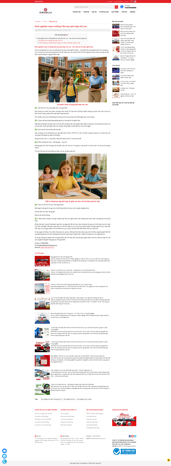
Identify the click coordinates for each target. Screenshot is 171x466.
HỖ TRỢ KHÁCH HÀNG (94, 410)
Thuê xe (86, 12)
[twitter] (135, 436)
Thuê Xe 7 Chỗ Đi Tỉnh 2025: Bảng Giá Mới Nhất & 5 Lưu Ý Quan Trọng (71, 284)
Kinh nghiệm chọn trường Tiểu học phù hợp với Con (61, 26)
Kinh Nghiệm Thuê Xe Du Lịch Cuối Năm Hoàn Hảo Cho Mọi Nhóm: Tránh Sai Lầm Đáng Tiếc (78, 356)
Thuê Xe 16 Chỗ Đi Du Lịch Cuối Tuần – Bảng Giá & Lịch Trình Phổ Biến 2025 (73, 270)
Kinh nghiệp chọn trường (84, 399)
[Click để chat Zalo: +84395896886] (4, 456)
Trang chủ (77, 12)
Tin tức (124, 12)
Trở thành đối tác (118, 1)
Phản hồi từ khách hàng (67, 416)
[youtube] (132, 436)
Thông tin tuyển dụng (67, 422)
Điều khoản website (66, 425)
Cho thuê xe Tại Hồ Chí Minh (43, 419)
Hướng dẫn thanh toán (92, 428)
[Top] (168, 460)
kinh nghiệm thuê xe (69, 399)
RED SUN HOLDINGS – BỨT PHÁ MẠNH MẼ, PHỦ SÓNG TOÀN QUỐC (128, 26)
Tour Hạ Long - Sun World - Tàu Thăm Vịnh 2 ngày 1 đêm (128, 83)
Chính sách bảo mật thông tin (94, 413)
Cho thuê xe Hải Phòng (41, 416)
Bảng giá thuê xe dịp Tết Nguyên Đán (61, 257)
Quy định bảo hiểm (91, 425)
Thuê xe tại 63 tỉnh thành (46, 410)
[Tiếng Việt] (131, 1)
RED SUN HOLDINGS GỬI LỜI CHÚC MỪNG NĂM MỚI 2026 (127, 33)
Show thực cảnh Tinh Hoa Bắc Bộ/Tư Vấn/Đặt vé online (127, 70)
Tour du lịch (104, 12)
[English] (135, 1)
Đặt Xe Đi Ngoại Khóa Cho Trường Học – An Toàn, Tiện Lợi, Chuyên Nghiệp (72, 313)
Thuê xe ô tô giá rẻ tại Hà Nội (43, 413)
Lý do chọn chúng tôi (67, 419)
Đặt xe (94, 12)
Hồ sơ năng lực (65, 413)
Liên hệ (126, 1)
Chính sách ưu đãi (91, 419)
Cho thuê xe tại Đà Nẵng (42, 422)
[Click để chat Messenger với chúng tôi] (4, 451)
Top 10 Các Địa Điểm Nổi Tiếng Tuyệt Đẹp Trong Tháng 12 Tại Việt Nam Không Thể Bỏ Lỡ (77, 298)
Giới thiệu (109, 1)
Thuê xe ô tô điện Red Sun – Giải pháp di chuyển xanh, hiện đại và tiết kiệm (72, 384)
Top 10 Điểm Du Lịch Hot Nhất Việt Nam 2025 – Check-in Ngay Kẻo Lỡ (71, 370)
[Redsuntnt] (45, 11)
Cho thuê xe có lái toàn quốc (43, 425)
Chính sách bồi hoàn (92, 422)
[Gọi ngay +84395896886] (4, 461)
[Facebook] (124, 419)
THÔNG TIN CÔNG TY (69, 410)
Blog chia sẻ (53, 21)
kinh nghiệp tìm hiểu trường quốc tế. (51, 399)
